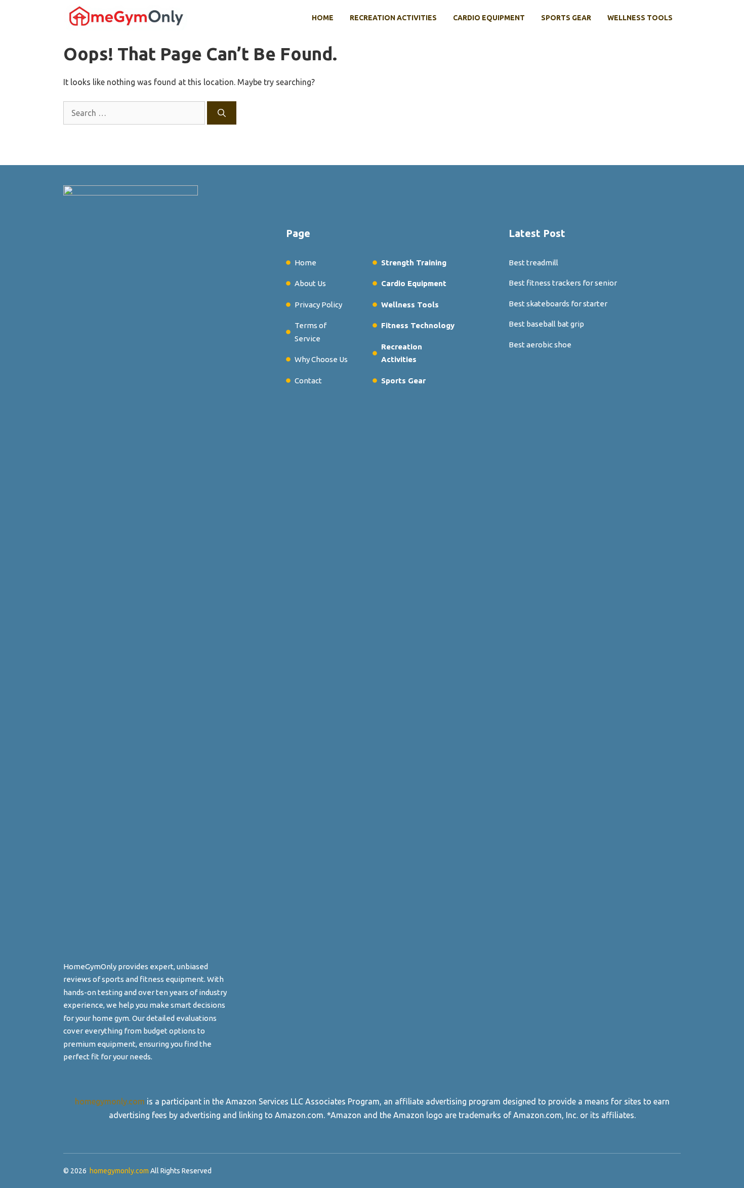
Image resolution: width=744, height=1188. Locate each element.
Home (323, 18)
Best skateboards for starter (558, 303)
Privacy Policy (318, 304)
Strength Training (413, 262)
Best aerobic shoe (540, 344)
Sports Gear (566, 18)
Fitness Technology (417, 325)
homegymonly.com (110, 1101)
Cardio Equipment (489, 18)
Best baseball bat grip (546, 324)
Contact (308, 380)
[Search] (221, 113)
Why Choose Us (321, 359)
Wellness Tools (640, 18)
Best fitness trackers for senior (563, 283)
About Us (310, 283)
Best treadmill (533, 262)
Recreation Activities (393, 18)
